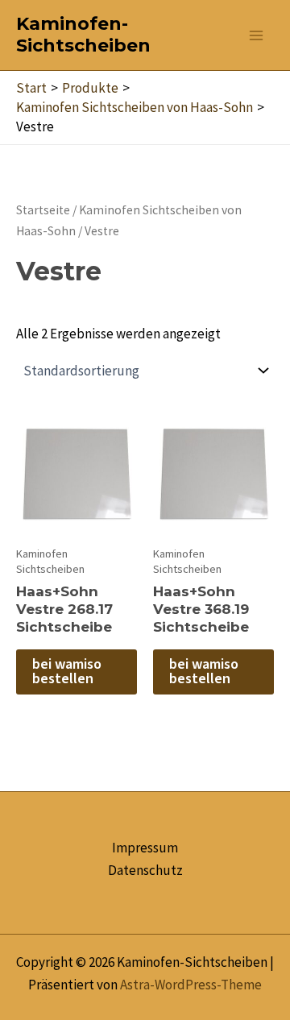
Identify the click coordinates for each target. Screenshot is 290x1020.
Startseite (43, 210)
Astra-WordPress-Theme (191, 984)
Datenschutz (145, 870)
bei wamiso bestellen (67, 671)
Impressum (145, 847)
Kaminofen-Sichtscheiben (83, 34)
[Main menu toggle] (256, 35)
